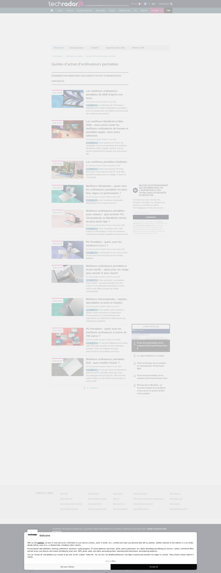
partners (40, 543)
